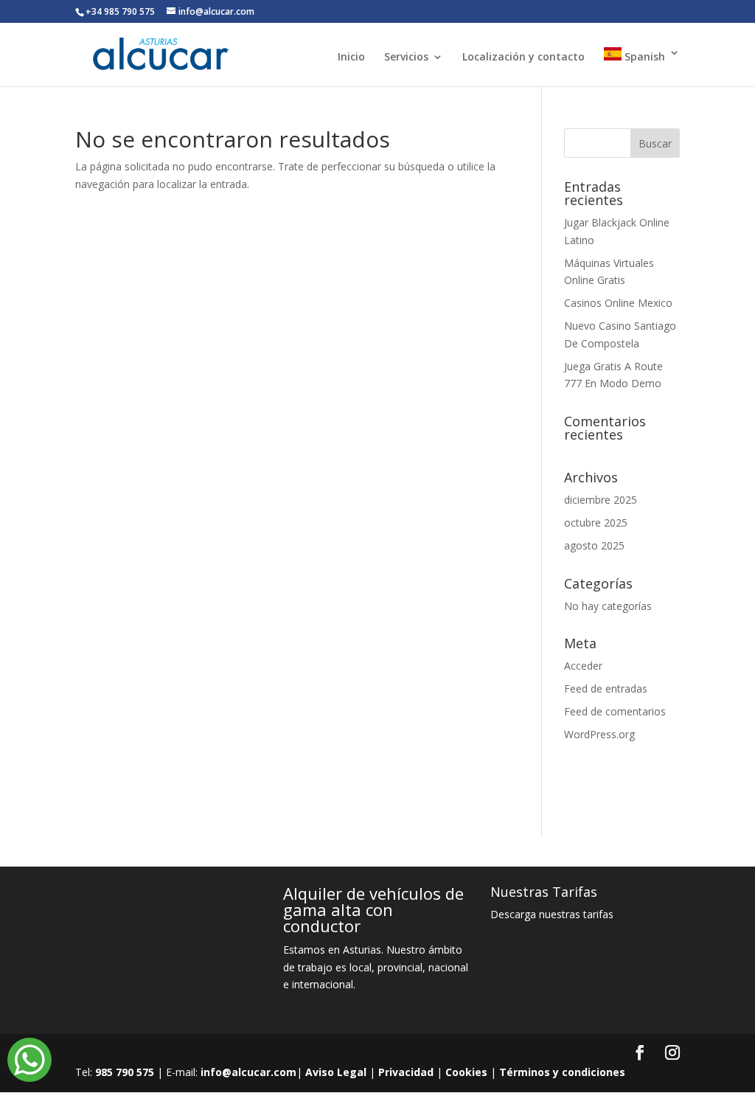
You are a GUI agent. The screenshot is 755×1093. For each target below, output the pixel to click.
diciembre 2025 (600, 500)
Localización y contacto (523, 57)
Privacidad (406, 1072)
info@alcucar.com (248, 1072)
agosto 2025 (594, 545)
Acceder (583, 666)
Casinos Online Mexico (618, 303)
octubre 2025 (595, 523)
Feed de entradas (605, 688)
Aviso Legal (335, 1072)
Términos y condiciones (562, 1072)
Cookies (466, 1072)
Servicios (406, 57)
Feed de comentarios (615, 711)
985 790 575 (124, 1072)
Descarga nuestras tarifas (551, 914)
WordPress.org (599, 734)
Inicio (351, 57)
